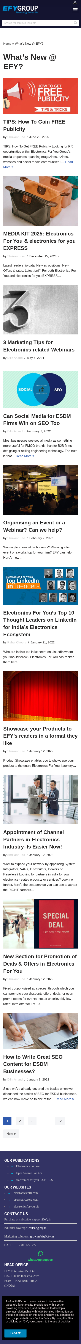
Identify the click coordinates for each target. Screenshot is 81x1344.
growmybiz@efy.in (42, 1236)
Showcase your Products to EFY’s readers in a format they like (40, 736)
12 (60, 1121)
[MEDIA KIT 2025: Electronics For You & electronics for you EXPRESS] (40, 201)
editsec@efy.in (37, 1228)
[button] (75, 9)
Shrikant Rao (16, 137)
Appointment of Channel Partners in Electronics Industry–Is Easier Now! (33, 839)
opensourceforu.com (26, 1199)
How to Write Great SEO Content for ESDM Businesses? (33, 1064)
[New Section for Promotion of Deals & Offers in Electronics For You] (40, 924)
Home (7, 43)
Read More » (25, 456)
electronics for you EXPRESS (34, 1180)
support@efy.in (41, 1219)
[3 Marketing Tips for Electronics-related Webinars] (40, 309)
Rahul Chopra (16, 642)
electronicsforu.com (26, 1193)
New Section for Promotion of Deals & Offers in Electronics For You (40, 964)
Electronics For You (28, 1166)
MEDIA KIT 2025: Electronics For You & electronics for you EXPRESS (39, 241)
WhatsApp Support (40, 1259)
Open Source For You (29, 1173)
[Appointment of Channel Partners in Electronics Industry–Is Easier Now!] (40, 799)
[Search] (76, 23)
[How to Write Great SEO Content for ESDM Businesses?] (40, 1031)
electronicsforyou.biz (26, 1206)
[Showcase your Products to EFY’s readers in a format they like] (40, 696)
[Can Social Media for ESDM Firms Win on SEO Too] (40, 389)
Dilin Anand (15, 357)
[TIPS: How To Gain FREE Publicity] (40, 96)
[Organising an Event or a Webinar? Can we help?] (40, 490)
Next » (11, 1133)
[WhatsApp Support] (40, 1253)
